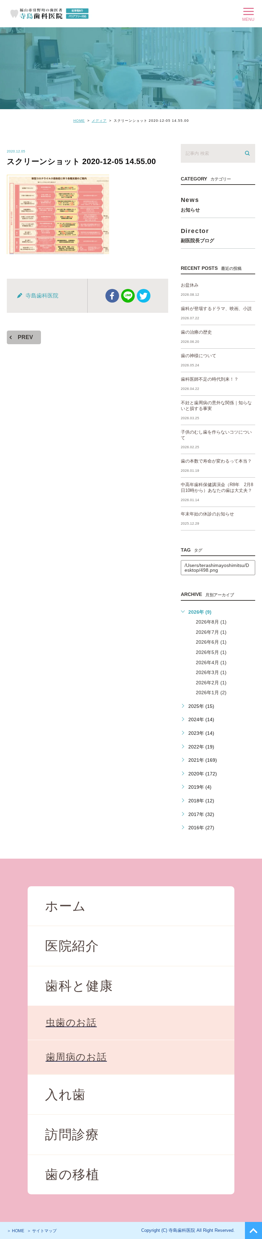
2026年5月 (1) (211, 652)
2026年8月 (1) (211, 622)
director (197, 235)
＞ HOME (15, 1230)
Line (128, 296)
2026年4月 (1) (211, 662)
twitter (143, 296)
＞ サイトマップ (42, 1230)
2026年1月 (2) (211, 692)
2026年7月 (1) (211, 632)
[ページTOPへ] (253, 1230)
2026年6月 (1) (211, 642)
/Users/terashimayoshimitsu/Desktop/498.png (217, 568)
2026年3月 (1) (211, 672)
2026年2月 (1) (211, 682)
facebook (112, 296)
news (190, 204)
